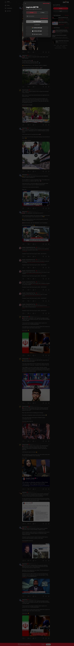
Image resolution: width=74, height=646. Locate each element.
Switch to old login (46, 3)
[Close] (25, 3)
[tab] (31, 12)
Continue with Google (38, 27)
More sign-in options (38, 34)
